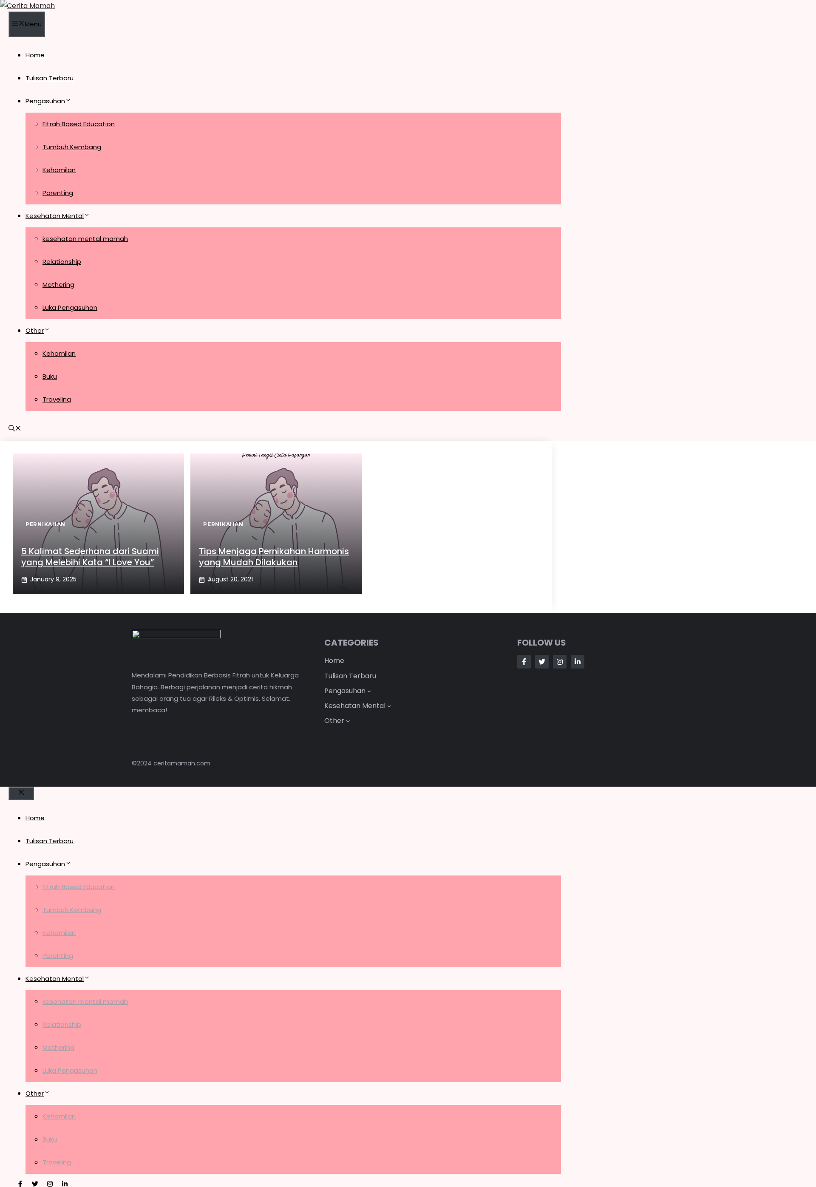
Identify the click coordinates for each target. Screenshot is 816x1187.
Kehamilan (59, 169)
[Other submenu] (348, 721)
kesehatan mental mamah (85, 238)
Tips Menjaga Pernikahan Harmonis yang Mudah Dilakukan (274, 556)
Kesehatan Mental (55, 215)
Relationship (61, 261)
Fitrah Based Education (78, 123)
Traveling (56, 399)
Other (35, 330)
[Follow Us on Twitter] (542, 662)
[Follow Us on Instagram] (560, 662)
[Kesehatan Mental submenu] (389, 706)
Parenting (57, 192)
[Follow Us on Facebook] (524, 662)
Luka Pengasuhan (69, 307)
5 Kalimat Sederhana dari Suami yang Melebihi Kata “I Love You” (90, 556)
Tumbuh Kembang (71, 146)
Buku (49, 376)
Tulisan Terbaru (50, 78)
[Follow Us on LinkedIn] (577, 662)
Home (35, 55)
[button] (14, 429)
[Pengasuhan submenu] (369, 691)
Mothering (58, 284)
